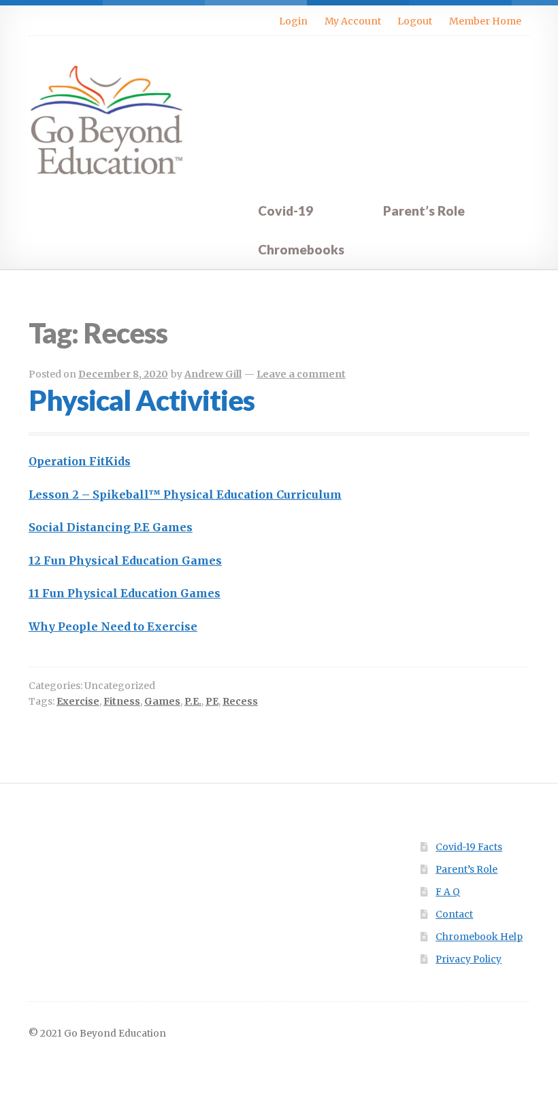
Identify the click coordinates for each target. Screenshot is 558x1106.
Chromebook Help (479, 937)
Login (293, 21)
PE (212, 701)
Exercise (77, 701)
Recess (240, 701)
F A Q (448, 892)
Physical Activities (142, 400)
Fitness (121, 701)
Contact (454, 914)
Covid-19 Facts (469, 847)
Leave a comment (301, 374)
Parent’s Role (424, 210)
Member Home (485, 21)
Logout (414, 21)
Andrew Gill (213, 374)
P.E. (192, 701)
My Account (353, 21)
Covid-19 (285, 210)
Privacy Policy (469, 959)
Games (162, 701)
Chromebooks (301, 249)
